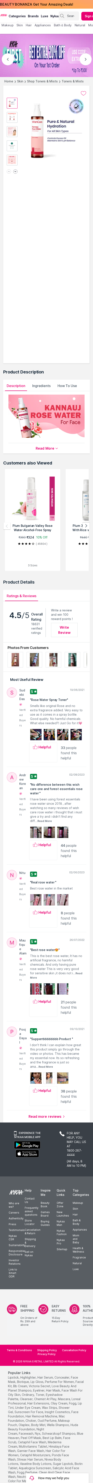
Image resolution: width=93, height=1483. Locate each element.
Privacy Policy (47, 1354)
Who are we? (14, 1205)
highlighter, (28, 1377)
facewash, (26, 1433)
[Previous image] (9, 171)
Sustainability (17, 1245)
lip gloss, (37, 1382)
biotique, (23, 1382)
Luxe (76, 1269)
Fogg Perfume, (27, 1472)
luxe (44, 16)
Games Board (45, 1214)
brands (33, 16)
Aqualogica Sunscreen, (35, 1468)
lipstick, (13, 1377)
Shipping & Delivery (30, 1242)
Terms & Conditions (19, 1350)
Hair (75, 1214)
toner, (40, 1394)
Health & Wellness (78, 1250)
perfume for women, (60, 1382)
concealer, (62, 1377)
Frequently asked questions (31, 1211)
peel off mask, (31, 1438)
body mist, (38, 1425)
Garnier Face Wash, (31, 1451)
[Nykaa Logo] (4, 14)
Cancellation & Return (32, 1231)
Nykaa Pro (61, 1241)
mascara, (64, 1399)
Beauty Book (45, 1204)
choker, (31, 1420)
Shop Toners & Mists (42, 81)
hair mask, (53, 1390)
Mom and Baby (76, 1239)
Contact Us (30, 1200)
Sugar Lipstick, (63, 1464)
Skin (20, 81)
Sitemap (62, 1249)
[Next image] (15, 171)
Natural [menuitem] (80, 25)
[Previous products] (6, 526)
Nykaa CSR (13, 1237)
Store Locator (30, 1222)
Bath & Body (76, 1222)
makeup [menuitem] (7, 25)
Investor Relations (15, 1262)
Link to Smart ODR (13, 1273)
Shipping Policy (47, 1350)
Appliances (80, 1229)
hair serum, (45, 1377)
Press (12, 1224)
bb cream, (20, 1386)
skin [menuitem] (19, 25)
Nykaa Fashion (62, 1232)
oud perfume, (47, 1420)
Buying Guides (45, 1223)
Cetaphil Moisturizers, (35, 1455)
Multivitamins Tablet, (33, 1446)
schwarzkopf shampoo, (59, 1433)
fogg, (73, 1403)
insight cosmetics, (58, 1412)
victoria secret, (40, 1386)
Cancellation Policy (74, 1350)
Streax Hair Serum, (30, 1459)
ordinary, (28, 1394)
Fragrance (79, 1257)
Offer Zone (60, 1204)
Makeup (78, 1202)
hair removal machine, (42, 1416)
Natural (77, 1263)
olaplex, (24, 1425)
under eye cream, (28, 1407)
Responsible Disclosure (17, 1252)
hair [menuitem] (29, 25)
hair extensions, (38, 1403)
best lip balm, (52, 1438)
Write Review (64, 630)
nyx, (38, 1433)
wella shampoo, (58, 1425)
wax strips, (50, 1407)
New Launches (63, 1214)
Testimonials (17, 1230)
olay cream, (59, 1403)
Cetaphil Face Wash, (32, 1442)
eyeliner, (39, 1390)
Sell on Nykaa (29, 1253)
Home (8, 81)
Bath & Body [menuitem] (63, 25)
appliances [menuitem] (43, 25)
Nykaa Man (61, 1223)
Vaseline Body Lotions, (36, 1464)
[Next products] (86, 526)
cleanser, (26, 1399)
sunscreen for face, (29, 1412)
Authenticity (16, 1218)
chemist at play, (45, 1399)
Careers (14, 1212)
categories (17, 16)
